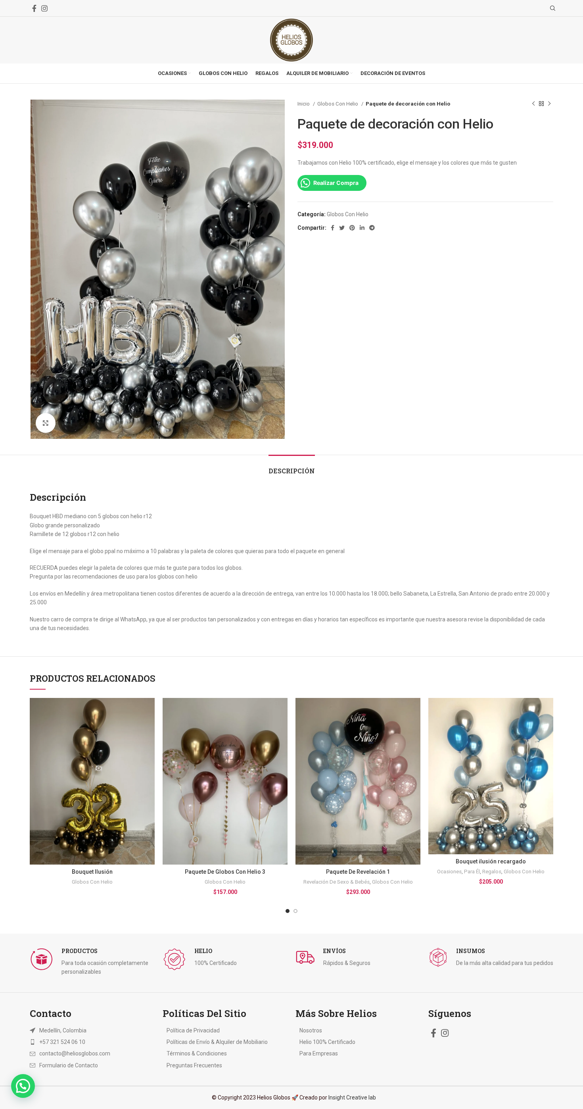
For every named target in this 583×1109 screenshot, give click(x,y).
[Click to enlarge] (46, 423)
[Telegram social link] (372, 228)
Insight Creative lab (352, 1097)
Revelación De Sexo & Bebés (336, 882)
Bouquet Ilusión (92, 872)
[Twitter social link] (342, 228)
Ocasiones (449, 872)
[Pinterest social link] (352, 228)
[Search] (551, 8)
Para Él (472, 872)
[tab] (291, 467)
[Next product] (549, 104)
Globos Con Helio (338, 104)
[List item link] (82, 1042)
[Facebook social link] (34, 8)
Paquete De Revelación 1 (358, 872)
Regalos (491, 872)
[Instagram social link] (44, 8)
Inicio (304, 104)
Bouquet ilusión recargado (491, 861)
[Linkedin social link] (362, 228)
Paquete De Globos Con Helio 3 (225, 872)
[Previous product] (533, 104)
